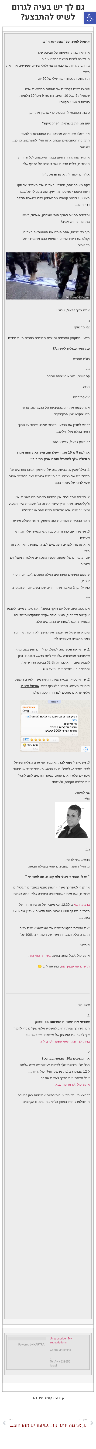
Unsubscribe (58, 1338)
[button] (90, 18)
